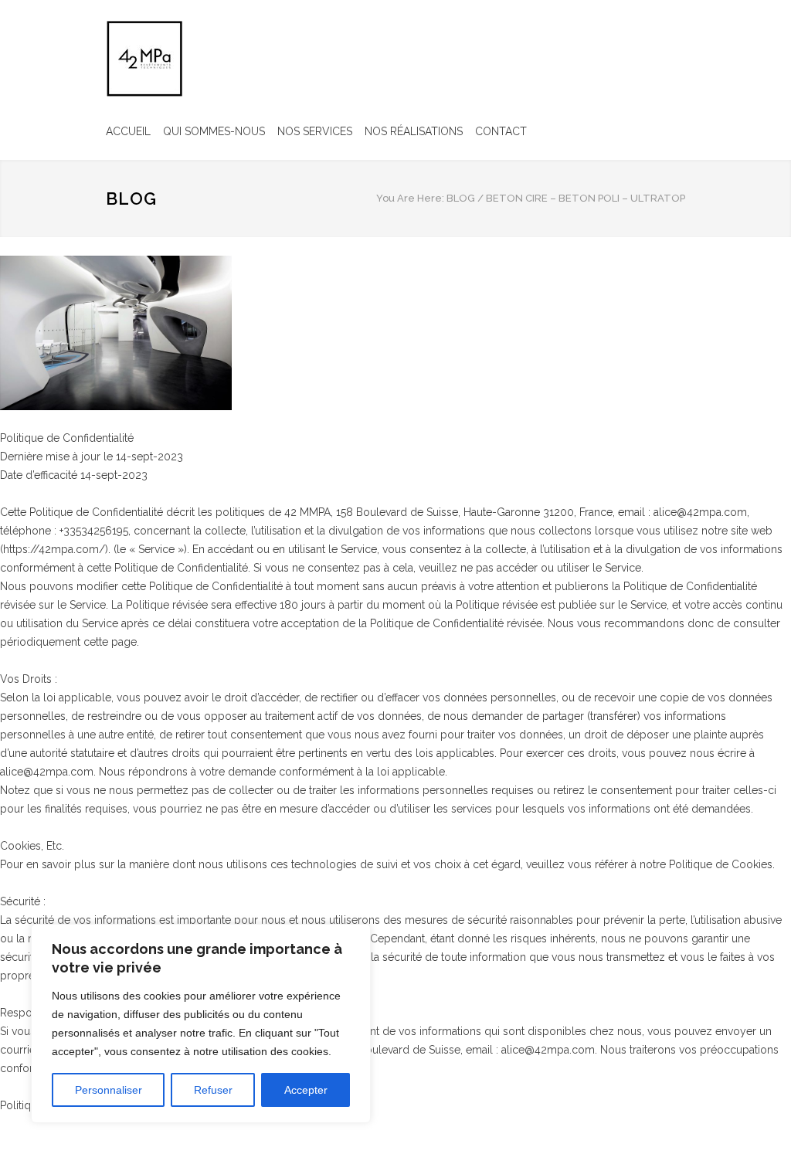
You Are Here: (410, 198)
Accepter (306, 1090)
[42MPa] (144, 58)
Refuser (213, 1090)
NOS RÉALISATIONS (414, 131)
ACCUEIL (128, 131)
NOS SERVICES (314, 131)
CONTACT (501, 131)
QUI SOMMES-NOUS (214, 131)
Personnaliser (108, 1090)
